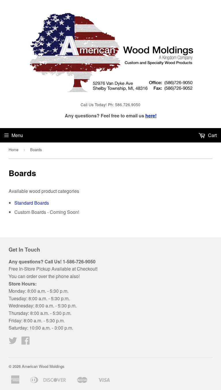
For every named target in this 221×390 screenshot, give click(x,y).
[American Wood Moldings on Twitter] (13, 342)
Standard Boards (31, 202)
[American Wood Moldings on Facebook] (25, 342)
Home (13, 149)
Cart (212, 135)
